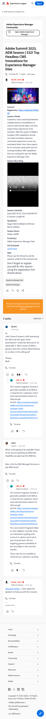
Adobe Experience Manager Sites (14, 12)
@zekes (17, 588)
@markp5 (9, 588)
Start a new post (26, 306)
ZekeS (13, 443)
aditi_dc (19, 380)
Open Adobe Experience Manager (24, 33)
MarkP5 (14, 327)
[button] (13, 74)
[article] (23, 351)
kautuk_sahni (16, 79)
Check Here (12, 248)
